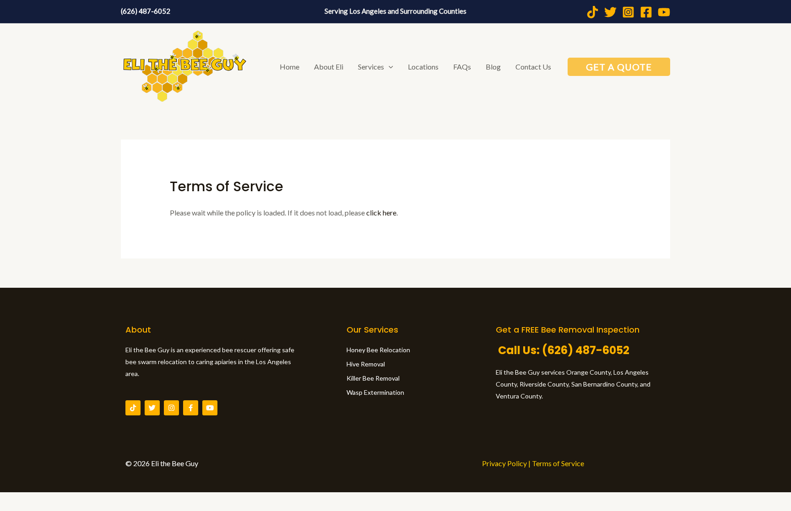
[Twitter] (610, 12)
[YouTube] (664, 12)
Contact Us (533, 66)
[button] (388, 67)
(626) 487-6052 (145, 11)
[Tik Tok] (592, 12)
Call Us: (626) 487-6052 (562, 350)
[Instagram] (628, 12)
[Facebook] (646, 12)
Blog (493, 66)
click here (381, 212)
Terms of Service (558, 463)
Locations (423, 66)
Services (371, 66)
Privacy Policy (504, 463)
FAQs (462, 66)
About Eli (328, 66)
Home (289, 66)
